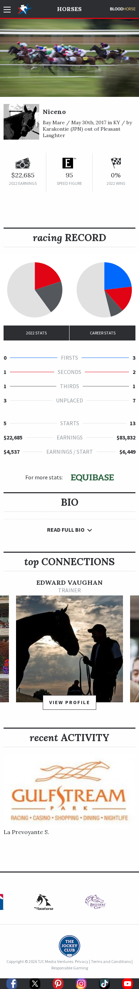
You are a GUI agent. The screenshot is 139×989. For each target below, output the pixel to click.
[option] (69, 647)
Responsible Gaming (69, 967)
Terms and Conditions (111, 961)
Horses (69, 8)
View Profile (69, 702)
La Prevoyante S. (26, 832)
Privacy (81, 961)
